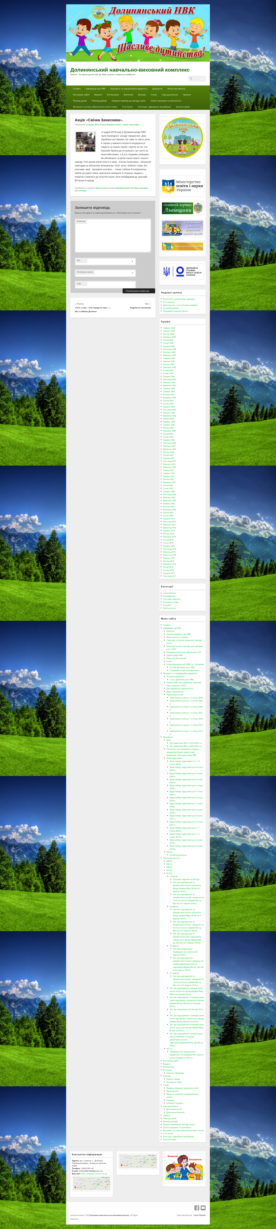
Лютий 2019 (168, 539)
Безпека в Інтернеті (174, 1103)
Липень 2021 (168, 470)
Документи (157, 88)
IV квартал (174, 973)
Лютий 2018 (168, 567)
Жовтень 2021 (169, 464)
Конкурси (170, 1100)
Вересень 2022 (169, 449)
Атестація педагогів (171, 599)
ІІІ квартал (174, 945)
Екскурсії (167, 605)
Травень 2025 (169, 361)
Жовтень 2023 (169, 412)
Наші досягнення (170, 94)
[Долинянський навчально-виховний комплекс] (138, 61)
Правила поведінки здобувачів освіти (182, 1088)
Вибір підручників (174, 758)
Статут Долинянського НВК (181, 679)
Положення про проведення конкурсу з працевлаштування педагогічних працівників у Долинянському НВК (183, 752)
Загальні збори (183, 106)
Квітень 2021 (168, 479)
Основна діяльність (178, 855)
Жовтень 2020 (169, 497)
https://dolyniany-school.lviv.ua (94, 1173)
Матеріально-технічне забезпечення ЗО (183, 652)
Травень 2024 (169, 391)
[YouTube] (203, 1207)
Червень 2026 (169, 327)
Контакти (170, 631)
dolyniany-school (113, 124)
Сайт (79, 283)
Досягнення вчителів (175, 1112)
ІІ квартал (174, 906)
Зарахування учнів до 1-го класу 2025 (186, 697)
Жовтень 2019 (169, 524)
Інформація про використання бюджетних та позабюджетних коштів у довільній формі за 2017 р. (187, 1054)
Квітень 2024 (168, 394)
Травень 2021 (169, 476)
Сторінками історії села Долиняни (184, 670)
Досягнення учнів (174, 1109)
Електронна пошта (85, 271)
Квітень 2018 (168, 561)
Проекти (187, 94)
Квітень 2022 (168, 452)
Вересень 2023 (169, 415)
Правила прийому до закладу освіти (129, 100)
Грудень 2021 (169, 458)
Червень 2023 (169, 421)
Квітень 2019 (168, 533)
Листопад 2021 (169, 461)
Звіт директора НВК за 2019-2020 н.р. (186, 743)
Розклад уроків (80, 100)
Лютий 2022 (168, 455)
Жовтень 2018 (169, 551)
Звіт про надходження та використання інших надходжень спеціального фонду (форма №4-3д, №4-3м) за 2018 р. (187, 1018)
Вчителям (128, 94)
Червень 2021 (169, 473)
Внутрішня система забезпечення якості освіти (95, 106)
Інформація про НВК (95, 88)
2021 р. (169, 864)
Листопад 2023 (169, 409)
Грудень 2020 (169, 491)
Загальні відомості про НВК (178, 634)
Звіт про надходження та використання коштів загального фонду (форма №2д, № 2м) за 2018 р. (187, 1027)
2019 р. (169, 870)
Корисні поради (173, 1079)
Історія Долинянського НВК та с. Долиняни (185, 664)
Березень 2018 (169, 564)
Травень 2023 (169, 424)
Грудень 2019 (169, 518)
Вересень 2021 (169, 467)
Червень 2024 (169, 388)
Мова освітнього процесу (177, 637)
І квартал (174, 876)
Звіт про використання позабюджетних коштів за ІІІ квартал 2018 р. (185, 951)
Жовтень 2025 (169, 352)
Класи (169, 661)
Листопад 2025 (169, 349)
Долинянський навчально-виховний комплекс (130, 69)
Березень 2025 (169, 367)
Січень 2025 (168, 373)
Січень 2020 (168, 515)
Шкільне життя (102, 188)
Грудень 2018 (169, 545)
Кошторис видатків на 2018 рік (186, 879)
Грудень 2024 (169, 376)
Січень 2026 (168, 343)
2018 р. (169, 873)
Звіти (168, 740)
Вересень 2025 (169, 355)
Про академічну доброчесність (179, 688)
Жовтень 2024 (169, 382)
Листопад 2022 (169, 443)
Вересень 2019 (169, 527)
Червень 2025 (169, 358)
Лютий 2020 (168, 512)
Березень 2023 (169, 430)
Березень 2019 (169, 536)
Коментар (81, 221)
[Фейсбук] (196, 1207)
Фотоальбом (113, 94)
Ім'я (78, 260)
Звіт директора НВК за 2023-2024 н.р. (186, 746)
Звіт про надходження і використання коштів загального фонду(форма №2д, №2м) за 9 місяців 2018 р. (186, 991)
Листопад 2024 (169, 379)
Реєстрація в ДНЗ (81, 94)
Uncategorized (169, 596)
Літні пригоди (169, 302)
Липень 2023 (168, 418)
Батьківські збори (170, 602)
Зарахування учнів (174, 694)
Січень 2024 (168, 403)
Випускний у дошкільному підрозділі (179, 298)
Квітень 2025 (168, 364)
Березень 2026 (169, 337)
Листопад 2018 (169, 548)
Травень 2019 (169, 530)
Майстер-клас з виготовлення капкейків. (180, 305)
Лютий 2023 (168, 433)
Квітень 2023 (168, 427)
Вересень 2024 (169, 385)
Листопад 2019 (169, 521)
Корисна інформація (175, 1073)
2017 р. (169, 1048)
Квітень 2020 (168, 506)
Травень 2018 (169, 558)
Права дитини (172, 1091)
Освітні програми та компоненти (166, 100)
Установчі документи (175, 676)
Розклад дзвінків (99, 100)
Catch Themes (199, 1215)
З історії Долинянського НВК (182, 667)
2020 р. (169, 867)
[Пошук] (191, 78)
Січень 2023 (168, 436)
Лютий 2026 (168, 340)
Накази (169, 852)
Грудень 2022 (169, 439)
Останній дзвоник (170, 308)
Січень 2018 (168, 570)
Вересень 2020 (169, 500)
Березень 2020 (169, 509)
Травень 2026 (169, 330)
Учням (154, 94)
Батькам (142, 94)
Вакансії (98, 94)
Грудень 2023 (169, 406)
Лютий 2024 (168, 400)
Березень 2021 (169, 482)
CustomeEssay (169, 593)
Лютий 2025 (168, 370)
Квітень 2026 (168, 334)
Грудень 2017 (169, 573)
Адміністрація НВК (174, 655)
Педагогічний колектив (176, 658)
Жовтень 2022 (169, 446)
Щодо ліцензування (174, 691)
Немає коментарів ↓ (131, 124)
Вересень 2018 (169, 555)
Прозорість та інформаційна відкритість (128, 88)
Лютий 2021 (168, 485)
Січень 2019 (168, 542)
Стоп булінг (127, 106)
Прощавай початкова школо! (175, 311)
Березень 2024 (169, 397)
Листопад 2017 (169, 576)
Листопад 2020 (169, 494)
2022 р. (169, 861)
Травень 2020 (169, 503)
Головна (77, 88)
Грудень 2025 (169, 346)
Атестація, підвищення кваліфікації (154, 106)
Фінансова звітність (176, 88)
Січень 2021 (168, 488)
